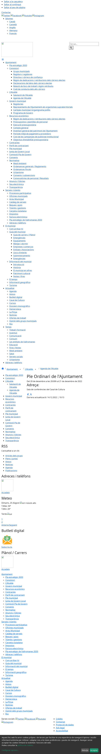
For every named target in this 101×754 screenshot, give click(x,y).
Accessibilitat (62, 730)
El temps (9, 669)
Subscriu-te (6, 547)
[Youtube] (27, 15)
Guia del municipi (13, 663)
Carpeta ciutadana (14, 642)
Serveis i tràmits (8, 621)
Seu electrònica (12, 437)
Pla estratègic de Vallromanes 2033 (21, 651)
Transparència (12, 440)
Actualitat (5, 678)
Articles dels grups (14, 455)
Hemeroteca (11, 699)
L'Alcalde (29, 369)
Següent (13, 525)
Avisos (8, 461)
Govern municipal (13, 396)
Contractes (10, 405)
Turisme (9, 675)
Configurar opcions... (10, 750)
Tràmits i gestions (13, 639)
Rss (7, 714)
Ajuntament (12, 369)
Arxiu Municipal (12, 630)
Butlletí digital (11, 687)
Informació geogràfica (15, 672)
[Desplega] (20, 369)
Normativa (10, 431)
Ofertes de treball (13, 708)
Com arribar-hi (12, 660)
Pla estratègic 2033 (14, 375)
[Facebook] (16, 15)
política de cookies (25, 745)
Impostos (9, 645)
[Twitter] (6, 15)
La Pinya (9, 702)
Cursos (8, 693)
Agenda (9, 467)
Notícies (9, 464)
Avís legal (60, 727)
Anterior (5, 525)
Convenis (9, 428)
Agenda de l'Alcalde (49, 368)
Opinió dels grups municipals (19, 711)
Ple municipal (11, 413)
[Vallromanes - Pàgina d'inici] (17, 49)
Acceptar (94, 750)
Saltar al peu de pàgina (14, 7)
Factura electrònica (14, 648)
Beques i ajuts (11, 636)
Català (12, 21)
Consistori (10, 378)
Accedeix (5, 492)
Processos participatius (16, 624)
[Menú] (2, 59)
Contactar (6, 12)
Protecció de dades (65, 724)
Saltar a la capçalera (13, 1)
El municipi (6, 657)
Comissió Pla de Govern (16, 604)
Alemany (13, 30)
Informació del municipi (16, 666)
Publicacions (11, 470)
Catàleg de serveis (13, 633)
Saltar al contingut (12, 4)
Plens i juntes (11, 458)
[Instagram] (38, 15)
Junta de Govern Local (15, 601)
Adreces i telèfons (13, 654)
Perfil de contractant (15, 595)
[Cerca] (71, 48)
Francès (13, 33)
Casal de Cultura (13, 690)
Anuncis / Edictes (13, 434)
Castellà (13, 24)
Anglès (12, 27)
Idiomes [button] (9, 18)
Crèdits (59, 718)
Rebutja (85, 750)
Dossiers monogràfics (15, 696)
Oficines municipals (14, 627)
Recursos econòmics (15, 589)
